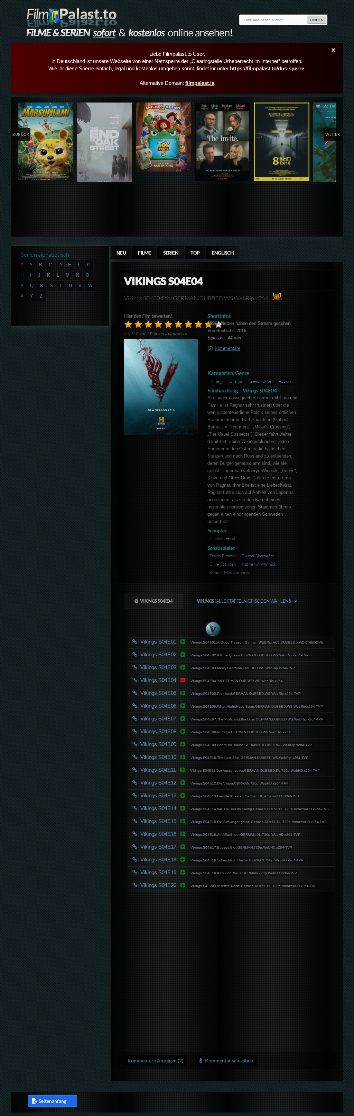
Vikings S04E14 (196, 808)
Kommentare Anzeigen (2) (155, 1060)
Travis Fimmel (222, 555)
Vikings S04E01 (196, 642)
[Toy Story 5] (164, 137)
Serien (171, 253)
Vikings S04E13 (196, 795)
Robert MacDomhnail (230, 572)
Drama (235, 381)
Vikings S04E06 (196, 706)
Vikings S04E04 (156, 601)
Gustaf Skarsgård (257, 555)
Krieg (216, 381)
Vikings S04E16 (196, 834)
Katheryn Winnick (259, 564)
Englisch (223, 253)
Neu (121, 253)
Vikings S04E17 (196, 847)
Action (285, 381)
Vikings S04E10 (196, 757)
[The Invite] (223, 142)
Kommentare (227, 348)
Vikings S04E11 (196, 770)
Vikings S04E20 (196, 885)
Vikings (244, 601)
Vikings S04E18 (196, 859)
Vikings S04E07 (196, 718)
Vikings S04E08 (196, 731)
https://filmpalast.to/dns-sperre (267, 68)
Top (194, 253)
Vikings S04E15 (196, 821)
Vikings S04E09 (196, 744)
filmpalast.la (199, 83)
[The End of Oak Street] (104, 144)
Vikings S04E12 (196, 783)
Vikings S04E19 (196, 872)
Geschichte (260, 381)
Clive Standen (222, 564)
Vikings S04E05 (196, 693)
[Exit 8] (282, 142)
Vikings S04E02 (196, 654)
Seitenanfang (52, 1101)
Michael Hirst (222, 538)
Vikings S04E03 (196, 667)
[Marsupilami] (45, 142)
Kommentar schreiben (228, 1060)
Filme (144, 253)
